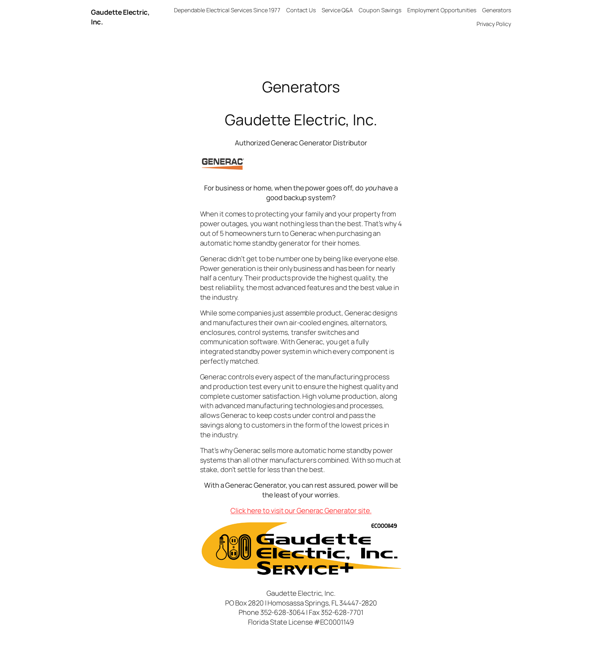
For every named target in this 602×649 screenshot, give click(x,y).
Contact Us (301, 10)
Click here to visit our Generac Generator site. (300, 510)
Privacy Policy (494, 24)
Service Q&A (337, 10)
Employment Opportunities (441, 10)
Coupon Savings (380, 10)
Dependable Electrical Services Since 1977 (227, 10)
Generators (496, 10)
